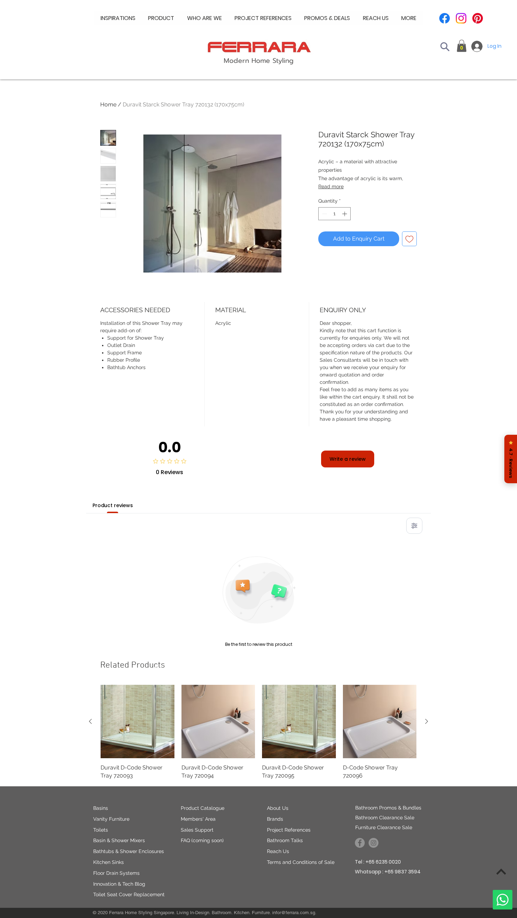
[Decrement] (323, 214)
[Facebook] (445, 18)
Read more (331, 186)
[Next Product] (426, 721)
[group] (258, 732)
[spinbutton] (334, 214)
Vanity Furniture (111, 819)
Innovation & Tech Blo (117, 884)
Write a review (348, 459)
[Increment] (345, 214)
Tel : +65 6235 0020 (378, 861)
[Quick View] (137, 722)
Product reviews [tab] (112, 505)
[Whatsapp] (502, 900)
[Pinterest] (478, 18)
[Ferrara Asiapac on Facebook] (360, 843)
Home (108, 104)
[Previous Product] (90, 721)
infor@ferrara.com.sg (293, 912)
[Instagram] (461, 18)
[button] (204, 18)
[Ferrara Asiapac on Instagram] (373, 843)
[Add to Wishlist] (409, 238)
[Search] (445, 47)
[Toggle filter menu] (414, 526)
